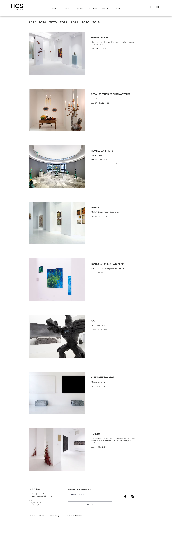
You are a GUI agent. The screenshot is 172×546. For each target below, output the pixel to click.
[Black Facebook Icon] (125, 497)
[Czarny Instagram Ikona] (132, 497)
